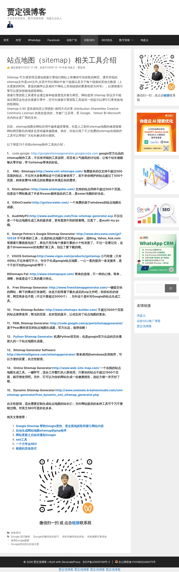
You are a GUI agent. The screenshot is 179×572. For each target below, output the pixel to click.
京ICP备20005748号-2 (96, 562)
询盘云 (144, 40)
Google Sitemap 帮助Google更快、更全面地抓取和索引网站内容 (60, 426)
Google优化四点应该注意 (25, 544)
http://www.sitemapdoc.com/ (53, 189)
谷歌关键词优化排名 (73, 536)
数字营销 (124, 40)
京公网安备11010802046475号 (137, 562)
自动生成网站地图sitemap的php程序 (41, 430)
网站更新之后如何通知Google (36, 435)
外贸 (18, 40)
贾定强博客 (26, 11)
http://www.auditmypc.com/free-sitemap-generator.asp (71, 216)
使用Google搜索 (20, 540)
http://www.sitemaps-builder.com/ (71, 310)
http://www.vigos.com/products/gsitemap (68, 256)
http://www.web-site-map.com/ (75, 368)
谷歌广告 (72, 40)
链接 (76, 522)
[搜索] (170, 288)
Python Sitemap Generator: (33, 336)
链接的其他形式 (26, 448)
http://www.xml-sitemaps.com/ (59, 171)
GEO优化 (107, 40)
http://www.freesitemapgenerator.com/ (78, 287)
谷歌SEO (89, 40)
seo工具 (21, 439)
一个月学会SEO (26, 444)
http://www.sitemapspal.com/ (52, 274)
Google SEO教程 (20, 536)
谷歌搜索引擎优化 (97, 536)
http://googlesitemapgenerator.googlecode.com (64, 153)
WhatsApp (34, 40)
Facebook (54, 40)
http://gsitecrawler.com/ (51, 202)
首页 (6, 40)
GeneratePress (71, 562)
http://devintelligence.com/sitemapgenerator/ (41, 354)
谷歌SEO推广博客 (149, 321)
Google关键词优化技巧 (46, 536)
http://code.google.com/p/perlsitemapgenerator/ (86, 323)
